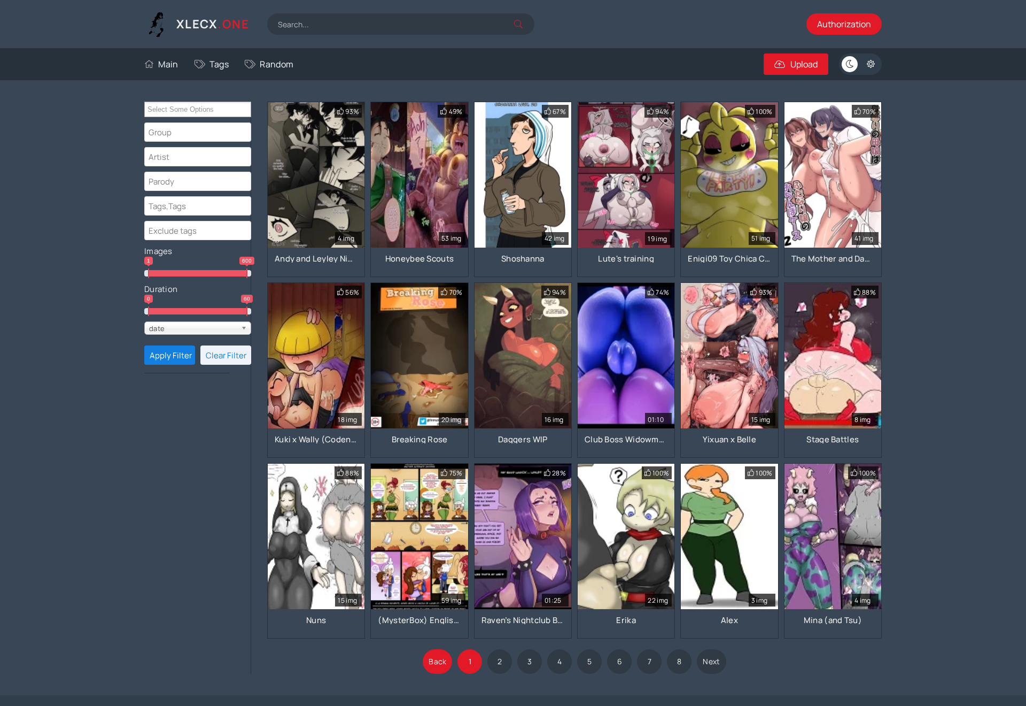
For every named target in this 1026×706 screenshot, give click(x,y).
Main (168, 64)
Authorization (844, 24)
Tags (219, 64)
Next (711, 661)
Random (276, 64)
